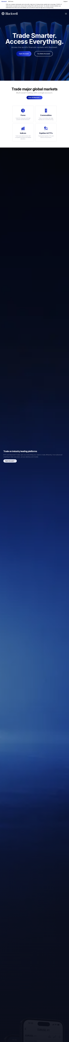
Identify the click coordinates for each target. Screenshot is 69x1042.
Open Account (24, 54)
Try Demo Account (43, 54)
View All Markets (34, 97)
